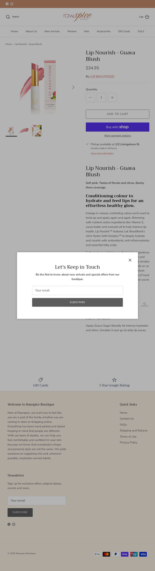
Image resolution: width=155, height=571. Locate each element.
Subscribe (77, 302)
